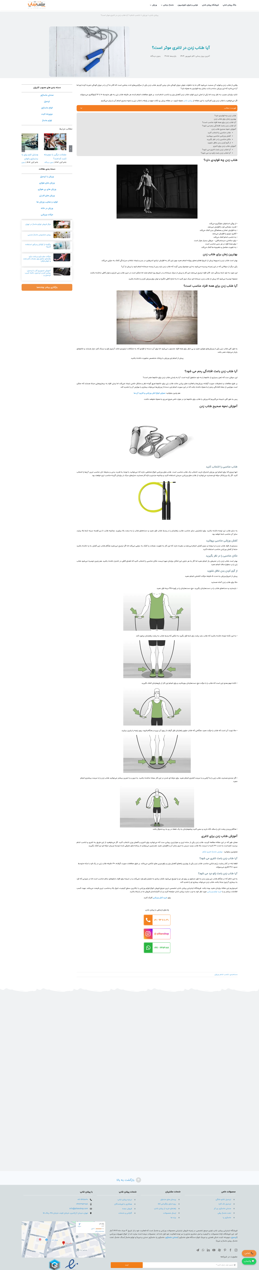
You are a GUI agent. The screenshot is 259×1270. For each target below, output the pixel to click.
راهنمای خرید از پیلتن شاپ (165, 1208)
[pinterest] (225, 1250)
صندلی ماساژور (171, 1237)
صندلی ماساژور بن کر (222, 1208)
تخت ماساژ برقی (224, 1213)
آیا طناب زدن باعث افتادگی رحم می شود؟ (219, 126)
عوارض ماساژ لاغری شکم (212, 852)
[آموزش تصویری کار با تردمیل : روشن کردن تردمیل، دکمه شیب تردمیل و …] (61, 270)
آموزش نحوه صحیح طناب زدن (224, 129)
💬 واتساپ (249, 1261)
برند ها (173, 1217)
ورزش (144, 15)
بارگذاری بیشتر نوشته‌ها (47, 287)
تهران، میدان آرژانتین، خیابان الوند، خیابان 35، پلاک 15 (65, 1213)
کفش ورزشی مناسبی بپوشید (219, 136)
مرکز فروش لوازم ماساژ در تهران (38, 224)
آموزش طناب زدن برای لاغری (224, 146)
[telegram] (197, 1250)
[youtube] (213, 1250)
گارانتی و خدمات (125, 1213)
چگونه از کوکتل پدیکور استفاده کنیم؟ (38, 245)
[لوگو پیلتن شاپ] (36, 2)
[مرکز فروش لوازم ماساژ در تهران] (61, 223)
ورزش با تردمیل (47, 176)
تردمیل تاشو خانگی (223, 1199)
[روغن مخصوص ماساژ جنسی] (61, 233)
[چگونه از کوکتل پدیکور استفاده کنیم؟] (61, 244)
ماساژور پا (227, 1217)
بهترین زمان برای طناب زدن (225, 119)
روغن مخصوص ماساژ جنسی (39, 235)
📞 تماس (249, 1253)
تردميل (234, 1237)
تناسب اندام (135, 15)
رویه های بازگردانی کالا (167, 1204)
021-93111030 (83, 1199)
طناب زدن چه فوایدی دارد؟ (225, 115)
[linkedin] (208, 1250)
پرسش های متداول (168, 1199)
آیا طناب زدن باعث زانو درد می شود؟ (216, 153)
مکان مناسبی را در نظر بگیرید (219, 139)
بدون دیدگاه (155, 56)
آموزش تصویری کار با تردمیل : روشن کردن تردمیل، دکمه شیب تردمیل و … (38, 273)
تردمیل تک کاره (225, 1204)
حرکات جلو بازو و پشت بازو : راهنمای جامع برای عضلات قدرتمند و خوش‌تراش (37, 258)
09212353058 (82, 1204)
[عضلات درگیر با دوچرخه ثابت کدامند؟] (55, 141)
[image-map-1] (63, 1222)
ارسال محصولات (169, 1213)
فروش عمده (127, 1208)
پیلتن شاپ (153, 15)
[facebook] (230, 1250)
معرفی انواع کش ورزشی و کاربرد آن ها (149, 393)
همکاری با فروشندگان (123, 1204)
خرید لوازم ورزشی (214, 891)
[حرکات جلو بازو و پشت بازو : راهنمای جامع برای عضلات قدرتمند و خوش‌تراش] (61, 256)
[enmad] (63, 1258)
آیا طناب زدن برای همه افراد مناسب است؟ (219, 122)
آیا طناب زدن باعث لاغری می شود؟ (216, 149)
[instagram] (236, 1250)
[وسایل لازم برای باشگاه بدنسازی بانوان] (27, 141)
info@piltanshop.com (78, 1208)
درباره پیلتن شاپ (124, 1199)
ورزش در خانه (47, 208)
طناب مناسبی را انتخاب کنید (219, 132)
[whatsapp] (203, 1250)
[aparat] (219, 1250)
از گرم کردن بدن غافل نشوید (219, 143)
